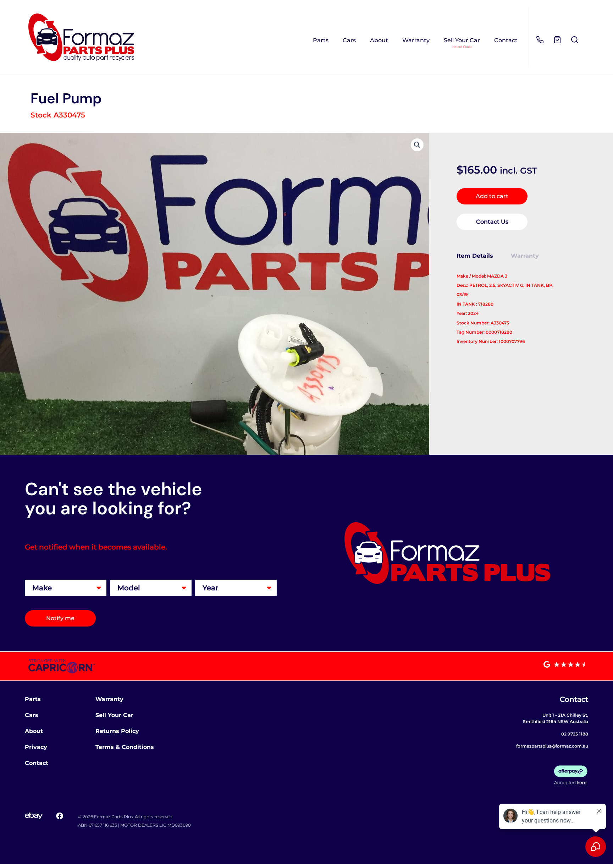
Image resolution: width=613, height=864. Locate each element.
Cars (349, 40)
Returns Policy (117, 731)
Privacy (36, 747)
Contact (506, 40)
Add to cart (492, 196)
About (379, 40)
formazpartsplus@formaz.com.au (552, 746)
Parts (320, 40)
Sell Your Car (462, 40)
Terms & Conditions (124, 747)
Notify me (60, 618)
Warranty (416, 40)
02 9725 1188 (574, 734)
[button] (417, 144)
